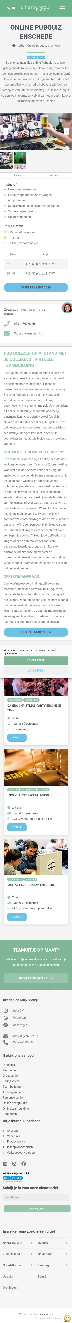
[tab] (18, 1243)
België (42, 1276)
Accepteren (36, 660)
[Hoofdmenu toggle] (62, 8)
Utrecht (8, 1276)
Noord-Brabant (13, 1265)
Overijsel (43, 1243)
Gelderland (45, 1254)
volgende (53, 175)
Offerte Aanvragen (36, 287)
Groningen (10, 1287)
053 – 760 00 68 (25, 323)
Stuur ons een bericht (28, 333)
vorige (18, 175)
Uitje (21, 45)
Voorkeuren (36, 670)
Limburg (43, 1265)
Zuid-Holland (11, 1254)
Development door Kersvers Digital (52, 1318)
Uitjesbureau (46, 1314)
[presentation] (5, 131)
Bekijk (17, 737)
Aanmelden (37, 1208)
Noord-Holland (12, 1243)
